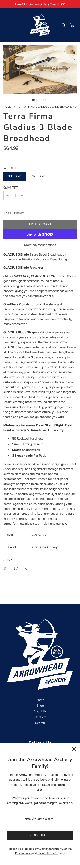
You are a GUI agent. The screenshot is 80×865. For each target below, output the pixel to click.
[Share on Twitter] (16, 568)
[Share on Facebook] (5, 568)
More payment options (40, 245)
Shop (40, 706)
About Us (40, 711)
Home (40, 700)
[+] (22, 195)
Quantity (11, 188)
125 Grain (38, 176)
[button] (33, 100)
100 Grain (14, 176)
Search (40, 723)
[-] (8, 195)
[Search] (63, 25)
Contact (40, 717)
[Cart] (72, 25)
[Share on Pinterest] (27, 568)
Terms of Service (47, 853)
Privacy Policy (23, 853)
